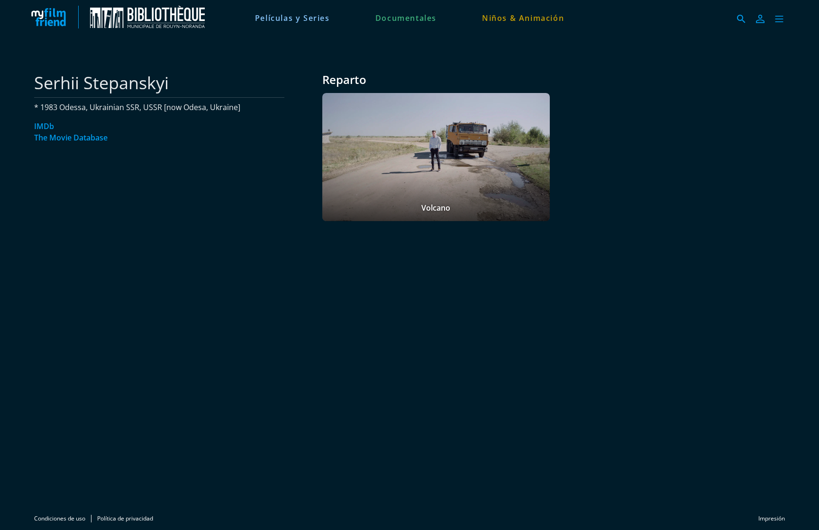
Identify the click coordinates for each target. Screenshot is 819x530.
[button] (779, 18)
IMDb (44, 126)
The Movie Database (71, 137)
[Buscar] (741, 18)
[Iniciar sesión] (760, 18)
